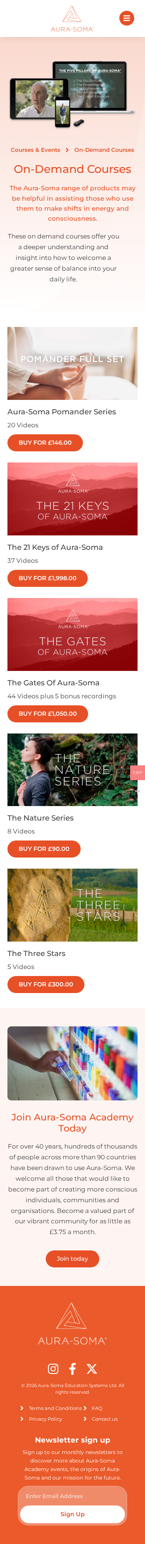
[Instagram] (53, 1369)
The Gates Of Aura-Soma (53, 682)
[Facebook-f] (72, 1369)
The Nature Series (40, 817)
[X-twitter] (92, 1369)
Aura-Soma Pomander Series (61, 411)
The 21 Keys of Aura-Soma (55, 547)
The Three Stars (36, 953)
